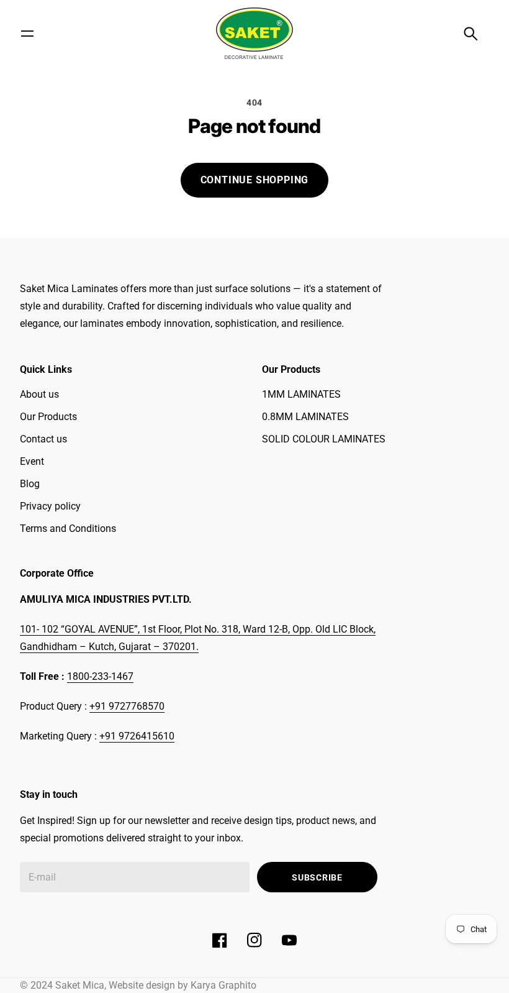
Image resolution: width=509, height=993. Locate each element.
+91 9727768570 (126, 706)
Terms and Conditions (68, 528)
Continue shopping (254, 180)
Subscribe (317, 877)
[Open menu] (27, 33)
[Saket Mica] (254, 33)
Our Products (48, 417)
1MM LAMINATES (301, 394)
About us (39, 394)
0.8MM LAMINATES (305, 417)
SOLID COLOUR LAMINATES (323, 439)
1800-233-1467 (100, 676)
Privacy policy (50, 506)
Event (32, 461)
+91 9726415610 (136, 736)
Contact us (43, 439)
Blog (30, 484)
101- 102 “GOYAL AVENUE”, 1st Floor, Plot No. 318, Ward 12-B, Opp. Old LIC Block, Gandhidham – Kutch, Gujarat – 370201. (198, 637)
